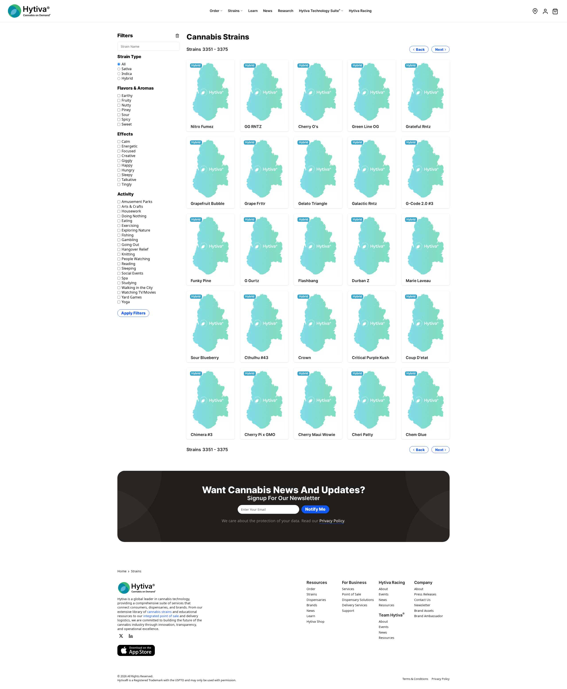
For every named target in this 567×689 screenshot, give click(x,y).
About (383, 589)
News (311, 610)
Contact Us (422, 599)
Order (311, 589)
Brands (312, 605)
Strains (312, 594)
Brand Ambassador (428, 616)
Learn (311, 616)
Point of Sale (351, 594)
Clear (177, 35)
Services (348, 589)
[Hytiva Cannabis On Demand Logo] (29, 11)
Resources (317, 583)
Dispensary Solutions (358, 599)
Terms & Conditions (415, 679)
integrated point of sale (161, 616)
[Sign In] (545, 11)
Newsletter (422, 605)
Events (383, 594)
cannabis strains (159, 611)
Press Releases (425, 594)
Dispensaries (316, 599)
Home (121, 571)
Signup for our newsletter (283, 498)
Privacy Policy (331, 520)
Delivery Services (354, 605)
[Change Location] (535, 11)
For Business (354, 583)
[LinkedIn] (130, 635)
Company (423, 583)
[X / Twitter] (120, 635)
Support (348, 610)
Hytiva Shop (315, 621)
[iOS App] (136, 650)
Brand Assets (424, 610)
